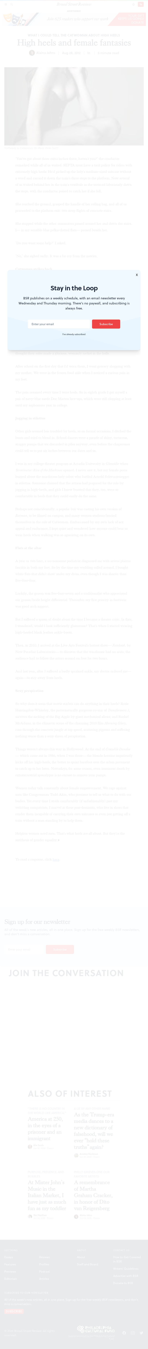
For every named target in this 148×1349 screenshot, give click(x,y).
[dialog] (74, 674)
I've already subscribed (74, 334)
